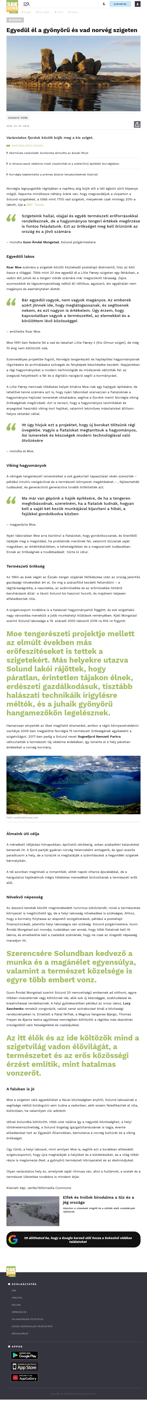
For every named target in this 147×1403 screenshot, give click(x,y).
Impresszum (19, 1312)
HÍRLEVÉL (17, 1297)
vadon (75, 12)
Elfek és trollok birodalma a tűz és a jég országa (98, 1200)
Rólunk (16, 1305)
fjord (60, 12)
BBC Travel (35, 204)
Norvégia (44, 12)
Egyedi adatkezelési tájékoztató (32, 1326)
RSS (14, 1290)
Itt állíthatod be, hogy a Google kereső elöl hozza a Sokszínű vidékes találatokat (78, 1240)
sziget (27, 12)
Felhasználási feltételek (27, 1319)
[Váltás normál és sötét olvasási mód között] (104, 4)
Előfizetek (120, 4)
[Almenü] (26, 4)
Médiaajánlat (20, 1333)
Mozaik (15, 20)
